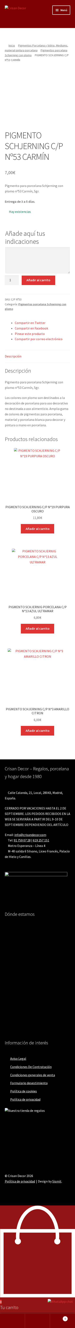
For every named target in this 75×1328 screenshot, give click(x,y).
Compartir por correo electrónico (38, 339)
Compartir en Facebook (31, 328)
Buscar (37, 1321)
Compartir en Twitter (30, 323)
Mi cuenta (12, 1321)
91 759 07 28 (22, 840)
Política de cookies (23, 1091)
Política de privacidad (25, 1099)
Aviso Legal (18, 1058)
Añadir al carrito (38, 280)
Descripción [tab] (13, 356)
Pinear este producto (30, 334)
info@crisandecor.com (30, 835)
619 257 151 (41, 840)
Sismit (56, 1181)
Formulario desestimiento (29, 1083)
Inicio (12, 45)
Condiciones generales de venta (32, 1075)
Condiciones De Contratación (31, 1067)
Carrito (58, 1317)
